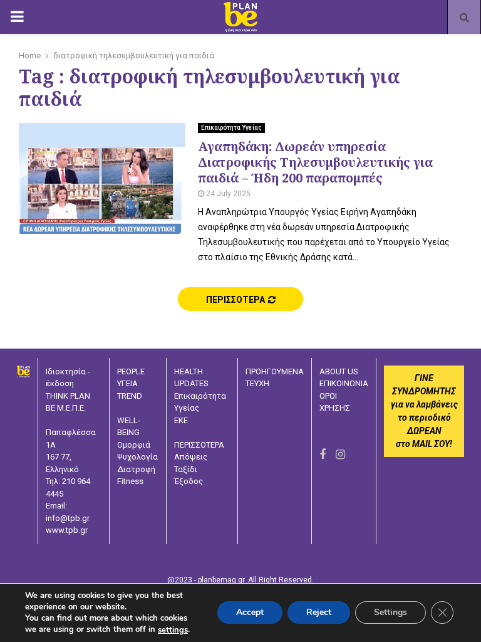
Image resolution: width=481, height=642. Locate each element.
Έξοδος (188, 481)
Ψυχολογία (137, 456)
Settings (390, 613)
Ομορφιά (133, 445)
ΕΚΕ (181, 420)
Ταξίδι (185, 469)
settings (173, 630)
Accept (250, 613)
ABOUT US (338, 371)
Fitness (130, 481)
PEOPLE (131, 371)
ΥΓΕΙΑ (127, 383)
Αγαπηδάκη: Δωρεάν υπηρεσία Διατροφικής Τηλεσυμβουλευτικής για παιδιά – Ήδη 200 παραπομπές (315, 162)
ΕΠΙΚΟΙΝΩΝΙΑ (343, 383)
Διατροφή (136, 469)
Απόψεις (190, 456)
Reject (318, 613)
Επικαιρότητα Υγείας (231, 127)
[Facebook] (322, 454)
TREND (129, 396)
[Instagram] (340, 454)
